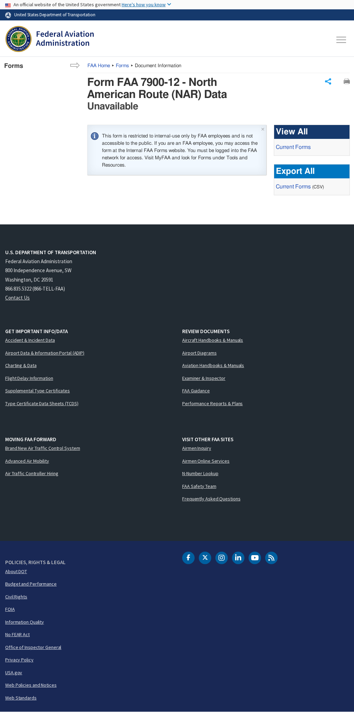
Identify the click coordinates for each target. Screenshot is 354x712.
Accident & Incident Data (30, 340)
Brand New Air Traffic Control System (42, 448)
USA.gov (13, 672)
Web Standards (21, 698)
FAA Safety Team (199, 486)
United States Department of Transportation (54, 14)
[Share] (328, 81)
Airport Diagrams (199, 353)
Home (98, 65)
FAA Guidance (196, 391)
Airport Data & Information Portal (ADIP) (44, 353)
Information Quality (24, 622)
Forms (122, 65)
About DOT (16, 571)
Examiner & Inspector (203, 378)
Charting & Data (21, 365)
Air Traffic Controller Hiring (31, 473)
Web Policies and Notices (31, 685)
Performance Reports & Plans (212, 403)
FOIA (10, 609)
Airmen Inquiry (196, 448)
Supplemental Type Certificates (37, 391)
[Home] (50, 40)
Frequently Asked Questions (211, 499)
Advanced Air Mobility (27, 461)
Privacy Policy (19, 660)
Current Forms (293, 147)
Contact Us (17, 297)
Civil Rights (16, 597)
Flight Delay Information (29, 378)
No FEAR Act (17, 634)
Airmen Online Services (206, 461)
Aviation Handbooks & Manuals (213, 365)
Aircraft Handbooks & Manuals (212, 340)
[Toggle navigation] (341, 39)
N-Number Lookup (200, 473)
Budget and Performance (31, 584)
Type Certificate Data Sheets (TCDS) (41, 403)
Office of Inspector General (33, 647)
